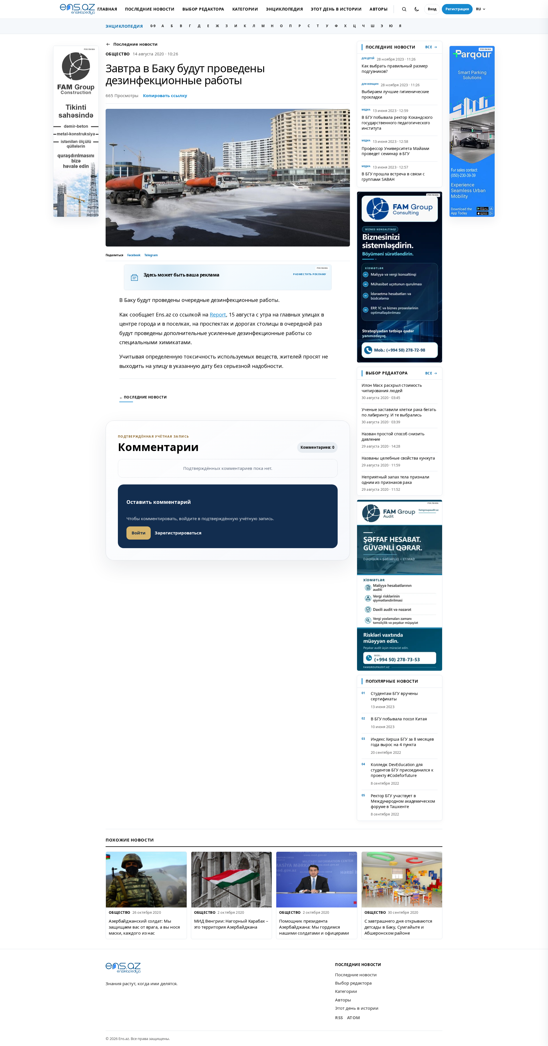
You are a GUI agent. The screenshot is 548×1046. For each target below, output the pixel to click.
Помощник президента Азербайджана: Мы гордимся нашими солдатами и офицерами (314, 926)
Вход (432, 9)
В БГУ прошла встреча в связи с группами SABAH (393, 176)
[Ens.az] (77, 9)
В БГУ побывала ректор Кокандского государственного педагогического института (397, 123)
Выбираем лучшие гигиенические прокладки (395, 94)
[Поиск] (404, 9)
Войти (139, 533)
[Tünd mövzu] (416, 9)
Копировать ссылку (165, 95)
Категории (245, 9)
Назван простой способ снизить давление (393, 436)
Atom (353, 1017)
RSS (339, 1017)
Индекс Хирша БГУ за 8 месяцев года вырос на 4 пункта (402, 741)
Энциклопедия (284, 9)
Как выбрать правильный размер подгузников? (395, 68)
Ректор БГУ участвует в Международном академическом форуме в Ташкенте (403, 801)
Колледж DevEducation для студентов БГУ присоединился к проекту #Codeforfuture (402, 770)
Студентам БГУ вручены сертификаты (394, 696)
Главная (107, 9)
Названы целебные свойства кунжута (398, 458)
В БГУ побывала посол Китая (399, 719)
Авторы (379, 9)
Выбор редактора (203, 9)
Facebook (133, 255)
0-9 (153, 25)
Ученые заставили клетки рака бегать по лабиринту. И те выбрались (399, 412)
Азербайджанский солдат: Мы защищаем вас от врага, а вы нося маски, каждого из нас (144, 926)
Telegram (151, 255)
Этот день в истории (336, 9)
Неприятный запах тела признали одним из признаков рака (395, 479)
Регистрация (457, 9)
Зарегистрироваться (178, 533)
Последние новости (149, 9)
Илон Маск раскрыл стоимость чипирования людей (392, 387)
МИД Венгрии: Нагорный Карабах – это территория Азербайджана (231, 924)
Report (218, 314)
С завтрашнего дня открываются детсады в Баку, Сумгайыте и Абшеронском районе (398, 926)
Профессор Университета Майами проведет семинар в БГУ (395, 151)
